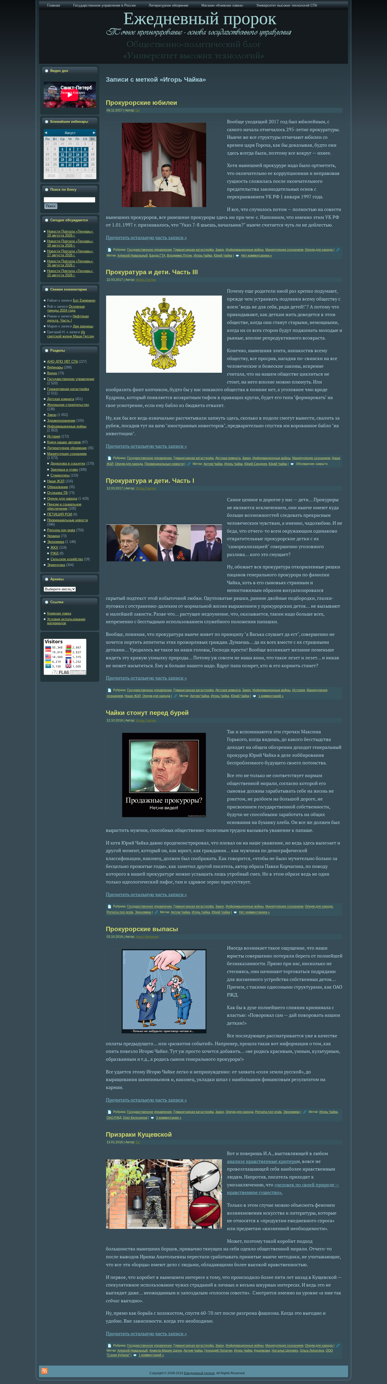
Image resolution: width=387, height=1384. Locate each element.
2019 (51, 176)
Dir (138, 110)
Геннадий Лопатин (218, 1350)
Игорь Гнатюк (146, 280)
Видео (52, 373)
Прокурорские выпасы (142, 929)
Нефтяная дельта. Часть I (68, 318)
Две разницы (83, 326)
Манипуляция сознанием (67, 454)
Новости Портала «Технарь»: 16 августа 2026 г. (70, 263)
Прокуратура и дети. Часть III (152, 272)
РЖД (54, 553)
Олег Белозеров (135, 1118)
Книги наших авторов (64, 442)
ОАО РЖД (114, 1118)
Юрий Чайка (223, 255)
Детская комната (60, 399)
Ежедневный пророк (199, 1373)
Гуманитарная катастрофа (68, 389)
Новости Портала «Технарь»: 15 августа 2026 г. (70, 273)
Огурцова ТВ (57, 493)
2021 (88, 176)
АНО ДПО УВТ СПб (62, 362)
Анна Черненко (147, 937)
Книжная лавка (59, 613)
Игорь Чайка (203, 255)
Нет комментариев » (256, 255)
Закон (51, 415)
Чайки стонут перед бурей (147, 712)
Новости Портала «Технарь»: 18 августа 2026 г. (70, 243)
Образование (57, 487)
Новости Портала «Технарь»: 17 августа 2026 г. (70, 253)
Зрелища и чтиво (64, 470)
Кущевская (262, 1350)
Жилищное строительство (68, 405)
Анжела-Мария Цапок (165, 1350)
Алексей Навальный (132, 255)
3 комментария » (168, 1118)
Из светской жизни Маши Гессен (70, 334)
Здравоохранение (61, 421)
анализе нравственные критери (262, 1161)
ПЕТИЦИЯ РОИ (59, 514)
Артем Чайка (213, 464)
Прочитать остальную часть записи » (146, 237)
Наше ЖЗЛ (55, 481)
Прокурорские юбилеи (141, 102)
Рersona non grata (61, 530)
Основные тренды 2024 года (66, 309)
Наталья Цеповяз (285, 1350)
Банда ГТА (157, 255)
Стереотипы (60, 475)
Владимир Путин (179, 255)
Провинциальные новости (67, 520)
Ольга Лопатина (312, 1350)
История (53, 436)
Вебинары (55, 367)
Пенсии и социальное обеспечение (64, 506)
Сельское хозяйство (67, 559)
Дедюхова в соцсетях (68, 463)
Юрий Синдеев (255, 464)
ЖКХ (54, 547)
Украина (53, 536)
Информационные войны (66, 426)
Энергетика (56, 565)
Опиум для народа (62, 498)
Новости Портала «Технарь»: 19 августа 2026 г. (70, 233)
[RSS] (44, 1371)
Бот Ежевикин (84, 300)
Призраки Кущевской (139, 1134)
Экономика (55, 542)
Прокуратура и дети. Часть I (150, 480)
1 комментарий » (271, 696)
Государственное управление (70, 379)
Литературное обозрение (67, 448)
